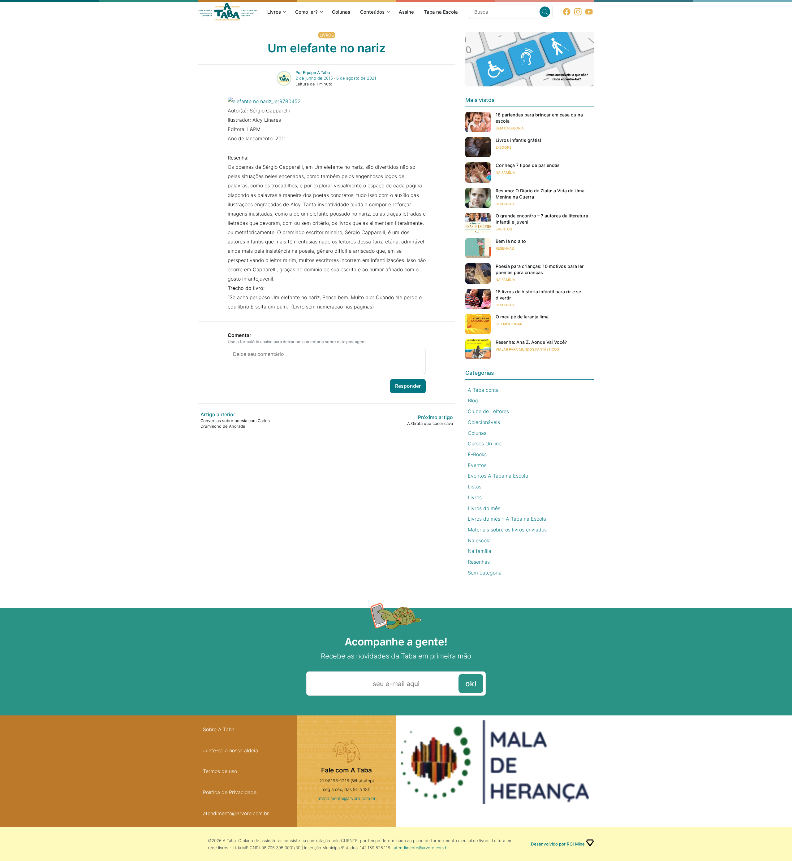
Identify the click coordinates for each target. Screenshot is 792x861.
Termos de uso (220, 771)
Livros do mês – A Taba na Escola (507, 519)
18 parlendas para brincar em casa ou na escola (539, 118)
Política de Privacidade (229, 792)
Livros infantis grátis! (518, 140)
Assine (406, 12)
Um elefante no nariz (327, 48)
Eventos (504, 229)
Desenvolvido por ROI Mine (558, 843)
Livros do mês (484, 508)
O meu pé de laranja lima (522, 316)
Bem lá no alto (511, 241)
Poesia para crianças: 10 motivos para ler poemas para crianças (540, 269)
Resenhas (505, 204)
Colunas (341, 12)
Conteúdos (372, 12)
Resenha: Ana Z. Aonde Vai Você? (531, 342)
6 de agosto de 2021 (356, 78)
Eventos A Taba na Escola (498, 476)
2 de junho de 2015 (314, 78)
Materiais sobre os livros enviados (507, 530)
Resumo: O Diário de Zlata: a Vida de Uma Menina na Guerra (540, 193)
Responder (408, 386)
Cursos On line (484, 443)
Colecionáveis (484, 422)
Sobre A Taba (219, 729)
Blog (473, 400)
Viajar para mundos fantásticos (527, 349)
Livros (274, 12)
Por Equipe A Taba (312, 72)
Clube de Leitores (488, 411)
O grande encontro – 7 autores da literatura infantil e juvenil (542, 219)
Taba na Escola (441, 12)
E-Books (503, 147)
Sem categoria (510, 128)
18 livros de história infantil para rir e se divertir (538, 294)
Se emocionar (509, 324)
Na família (505, 172)
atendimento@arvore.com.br (236, 813)
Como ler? (306, 12)
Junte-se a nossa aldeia (230, 750)
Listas (474, 486)
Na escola (479, 540)
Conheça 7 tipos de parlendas (528, 165)
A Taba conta (483, 390)
